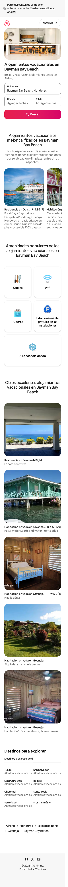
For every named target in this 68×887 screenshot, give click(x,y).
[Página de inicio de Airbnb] (7, 22)
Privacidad (25, 869)
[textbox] (18, 103)
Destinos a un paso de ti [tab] (18, 758)
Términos (40, 869)
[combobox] (32, 90)
